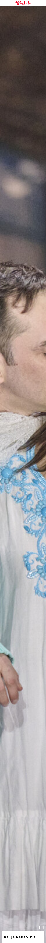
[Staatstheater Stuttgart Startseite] (23, 3)
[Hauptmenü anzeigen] (3, 3)
